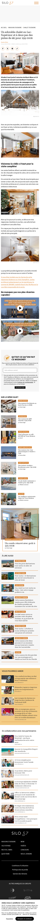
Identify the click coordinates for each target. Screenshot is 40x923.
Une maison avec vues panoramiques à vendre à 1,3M (26, 451)
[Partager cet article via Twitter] (7, 48)
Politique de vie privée (20, 870)
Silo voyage (5, 846)
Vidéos (23, 846)
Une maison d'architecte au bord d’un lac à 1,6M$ (27, 404)
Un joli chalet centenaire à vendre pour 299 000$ (27, 482)
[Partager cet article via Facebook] (3, 48)
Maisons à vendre (8, 842)
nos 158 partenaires (11, 913)
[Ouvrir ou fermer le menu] (36, 3)
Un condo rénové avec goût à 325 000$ (20, 544)
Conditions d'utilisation (20, 866)
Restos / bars (6, 850)
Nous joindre (26, 854)
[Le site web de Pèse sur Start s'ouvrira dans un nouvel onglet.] (12, 898)
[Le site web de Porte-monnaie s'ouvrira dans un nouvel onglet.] (12, 890)
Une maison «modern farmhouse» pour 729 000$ (27, 466)
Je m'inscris (20, 387)
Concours (25, 850)
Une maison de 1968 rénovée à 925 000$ (25, 419)
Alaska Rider (4, 42)
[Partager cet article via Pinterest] (12, 48)
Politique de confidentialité (25, 382)
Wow (22, 842)
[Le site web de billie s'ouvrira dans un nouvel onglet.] (28, 890)
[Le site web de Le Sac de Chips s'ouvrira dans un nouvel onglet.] (28, 898)
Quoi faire (5, 854)
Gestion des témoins (20, 874)
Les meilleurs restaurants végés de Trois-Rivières (26, 497)
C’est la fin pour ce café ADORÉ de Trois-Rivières (26, 435)
